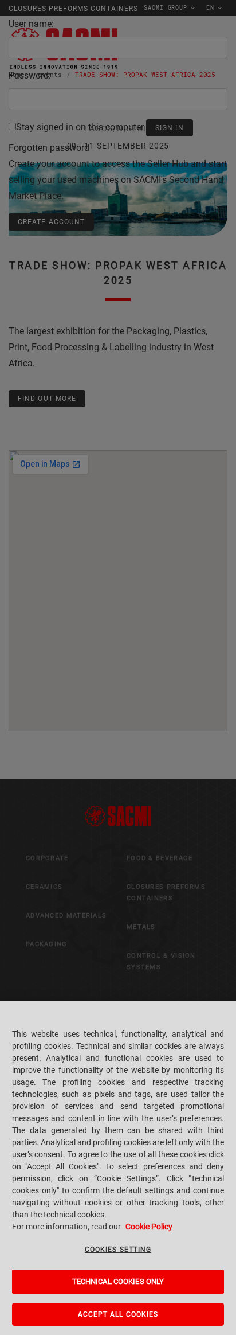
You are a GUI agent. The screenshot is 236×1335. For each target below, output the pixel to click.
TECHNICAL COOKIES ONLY (118, 1281)
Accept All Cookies (118, 1314)
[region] (118, 1168)
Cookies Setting (118, 1250)
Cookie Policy (148, 1226)
